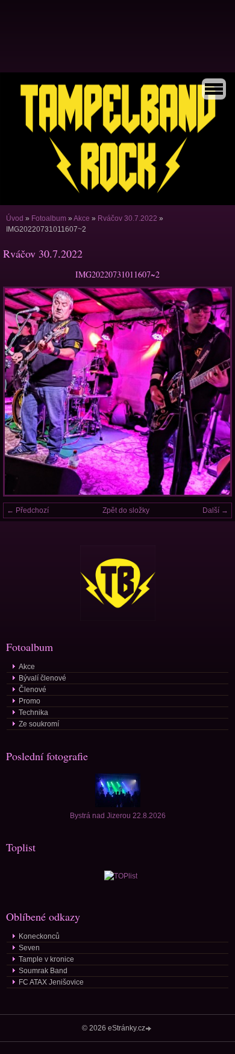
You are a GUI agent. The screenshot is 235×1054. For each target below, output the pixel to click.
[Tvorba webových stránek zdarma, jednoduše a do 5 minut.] (149, 1029)
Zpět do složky (125, 510)
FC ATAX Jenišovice (51, 982)
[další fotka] (212, 391)
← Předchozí (28, 510)
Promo (29, 701)
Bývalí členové (42, 678)
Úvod (15, 218)
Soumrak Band (43, 971)
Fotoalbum (48, 218)
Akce (82, 218)
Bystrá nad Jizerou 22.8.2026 (118, 815)
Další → (215, 510)
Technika (33, 712)
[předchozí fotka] (22, 391)
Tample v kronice (46, 959)
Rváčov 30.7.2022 (127, 218)
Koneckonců (39, 936)
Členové (32, 689)
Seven (29, 948)
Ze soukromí (39, 724)
